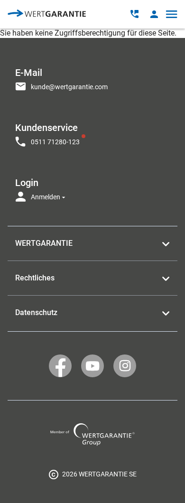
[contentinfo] (92, 474)
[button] (154, 14)
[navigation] (92, 132)
